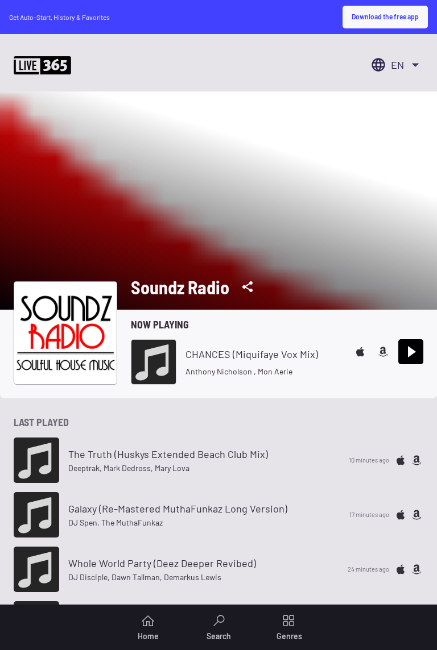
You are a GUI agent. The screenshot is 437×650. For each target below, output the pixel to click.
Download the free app (385, 16)
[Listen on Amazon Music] (383, 352)
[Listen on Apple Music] (360, 352)
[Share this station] (247, 287)
